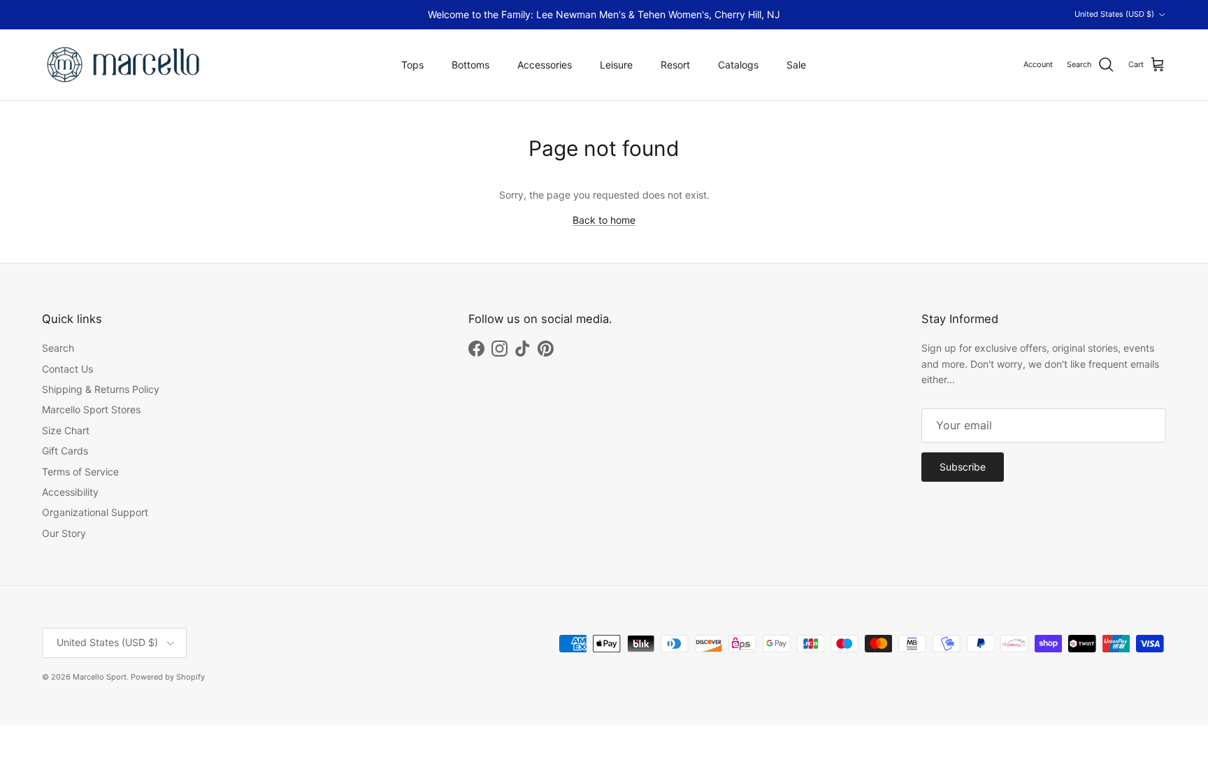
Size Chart (65, 430)
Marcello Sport (100, 677)
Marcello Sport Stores (91, 409)
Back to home (604, 220)
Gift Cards (65, 451)
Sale (796, 65)
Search (58, 348)
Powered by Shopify (168, 677)
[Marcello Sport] (124, 64)
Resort (675, 65)
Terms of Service (80, 472)
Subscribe (963, 467)
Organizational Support (95, 512)
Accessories (544, 65)
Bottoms (470, 65)
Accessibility (70, 492)
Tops (412, 65)
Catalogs (738, 65)
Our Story (64, 533)
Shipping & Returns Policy (100, 389)
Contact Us (67, 369)
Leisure (616, 65)
